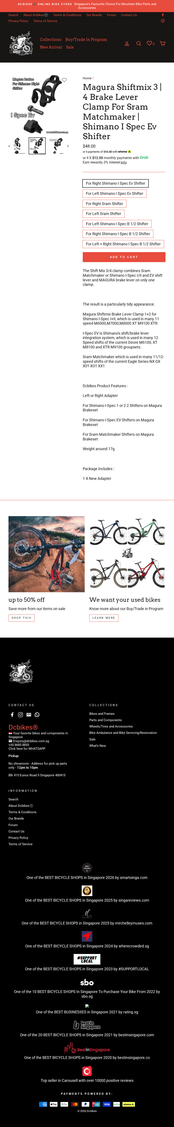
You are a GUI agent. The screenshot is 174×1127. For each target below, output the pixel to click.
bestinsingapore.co (134, 1057)
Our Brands (94, 15)
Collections (50, 39)
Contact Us (129, 15)
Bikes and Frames (102, 714)
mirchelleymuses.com (133, 923)
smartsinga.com (133, 877)
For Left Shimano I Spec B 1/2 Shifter (117, 224)
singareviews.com (133, 900)
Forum (111, 15)
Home (87, 78)
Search (13, 15)
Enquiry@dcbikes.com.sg (31, 741)
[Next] (66, 145)
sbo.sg (87, 996)
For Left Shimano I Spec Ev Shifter (114, 193)
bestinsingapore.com (136, 1035)
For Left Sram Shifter (103, 213)
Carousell (70, 1080)
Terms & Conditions (67, 15)
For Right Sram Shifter (104, 203)
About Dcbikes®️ (35, 15)
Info (124, 163)
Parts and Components (105, 720)
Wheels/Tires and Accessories (111, 726)
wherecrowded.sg (134, 946)
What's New (97, 746)
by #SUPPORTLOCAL (131, 969)
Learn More (104, 617)
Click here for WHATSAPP (26, 749)
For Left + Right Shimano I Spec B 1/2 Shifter (123, 244)
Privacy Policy (18, 21)
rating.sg (130, 1012)
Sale (70, 47)
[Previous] (11, 145)
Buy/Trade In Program (86, 39)
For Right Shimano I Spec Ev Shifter (115, 183)
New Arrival (51, 47)
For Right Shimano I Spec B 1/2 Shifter (118, 234)
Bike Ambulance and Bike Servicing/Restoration (123, 733)
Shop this (21, 617)
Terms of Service (45, 21)
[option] (87, 6)
